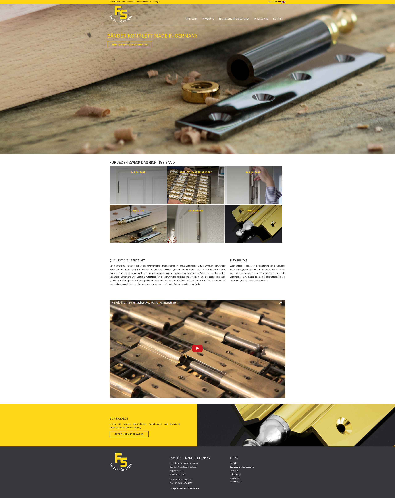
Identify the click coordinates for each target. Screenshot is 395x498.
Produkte (208, 18)
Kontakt (278, 18)
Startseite (191, 18)
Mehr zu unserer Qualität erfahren (129, 44)
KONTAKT (273, 1)
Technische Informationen (234, 18)
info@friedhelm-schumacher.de (184, 488)
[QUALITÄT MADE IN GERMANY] (196, 185)
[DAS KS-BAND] (138, 185)
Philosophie (261, 18)
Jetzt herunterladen (129, 434)
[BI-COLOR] (138, 223)
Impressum (235, 477)
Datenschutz (235, 481)
